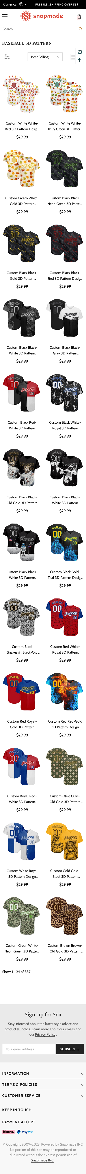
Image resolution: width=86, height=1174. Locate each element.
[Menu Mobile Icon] (4, 16)
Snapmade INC (42, 1160)
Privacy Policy (45, 1034)
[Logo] (44, 16)
